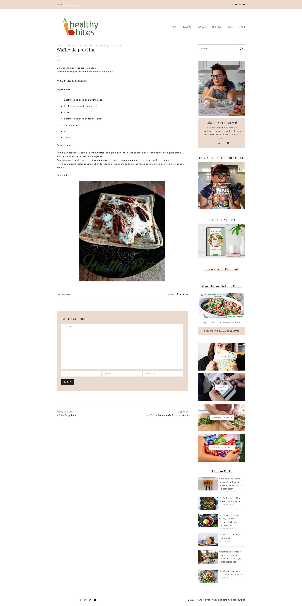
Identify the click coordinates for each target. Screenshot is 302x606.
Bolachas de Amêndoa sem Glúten (230, 536)
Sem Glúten (115, 46)
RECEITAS (186, 27)
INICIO (173, 27)
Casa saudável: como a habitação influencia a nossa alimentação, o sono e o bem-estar (232, 484)
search (59, 5)
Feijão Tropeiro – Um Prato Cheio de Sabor (229, 500)
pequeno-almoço (97, 46)
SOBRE (243, 27)
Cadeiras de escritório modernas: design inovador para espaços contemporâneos (230, 557)
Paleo (83, 46)
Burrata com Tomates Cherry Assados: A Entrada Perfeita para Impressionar (229, 520)
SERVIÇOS (216, 27)
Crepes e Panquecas (68, 46)
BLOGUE (202, 27)
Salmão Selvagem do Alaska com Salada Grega (231, 573)
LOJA (230, 27)
